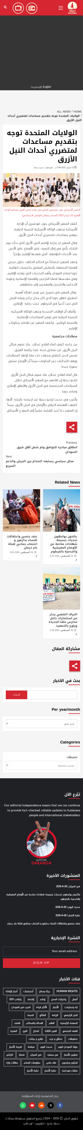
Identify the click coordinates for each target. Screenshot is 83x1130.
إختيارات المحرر (58, 999)
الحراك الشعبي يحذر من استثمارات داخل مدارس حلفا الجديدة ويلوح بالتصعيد (63, 620)
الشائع (43, 1015)
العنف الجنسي (70, 1031)
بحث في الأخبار (66, 680)
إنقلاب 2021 (15, 999)
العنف (17, 1023)
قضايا (22, 1055)
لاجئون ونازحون (70, 1063)
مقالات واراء (12, 1063)
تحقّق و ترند (55, 1039)
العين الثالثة (51, 1031)
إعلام (42, 999)
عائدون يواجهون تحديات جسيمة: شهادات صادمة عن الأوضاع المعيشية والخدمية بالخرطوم (63, 544)
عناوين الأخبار (71, 1055)
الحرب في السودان (20, 1007)
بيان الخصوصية (49, 1096)
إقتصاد (30, 999)
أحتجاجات (28, 991)
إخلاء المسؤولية (31, 1096)
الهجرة (13, 1031)
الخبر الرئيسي (71, 1015)
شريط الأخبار (15, 1047)
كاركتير (9, 1055)
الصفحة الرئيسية (69, 1023)
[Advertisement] (41, 41)
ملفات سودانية (70, 1071)
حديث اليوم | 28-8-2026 (67, 907)
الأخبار (56, 1007)
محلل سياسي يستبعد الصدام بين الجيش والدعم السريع (40, 461)
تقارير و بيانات (36, 1039)
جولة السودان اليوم (68, 1047)
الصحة (30, 1015)
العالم (51, 1023)
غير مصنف (52, 1055)
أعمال (75, 999)
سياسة (31, 1047)
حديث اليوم (46, 1047)
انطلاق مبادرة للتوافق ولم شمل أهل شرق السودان (47, 447)
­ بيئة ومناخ (45, 991)
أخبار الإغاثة (12, 991)
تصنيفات (72, 757)
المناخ (36, 1031)
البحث (16, 694)
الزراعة (55, 1015)
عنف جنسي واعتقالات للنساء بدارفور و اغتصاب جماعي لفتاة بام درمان (22, 542)
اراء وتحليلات (71, 1007)
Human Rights (67, 991)
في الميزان (36, 1055)
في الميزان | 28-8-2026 (68, 886)
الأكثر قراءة (41, 1007)
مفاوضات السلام (32, 1063)
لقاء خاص (51, 1063)
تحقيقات (73, 1039)
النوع (25, 1031)
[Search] (5, 7)
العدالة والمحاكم (34, 1023)
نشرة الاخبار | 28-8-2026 (68, 915)
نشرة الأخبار (50, 1071)
